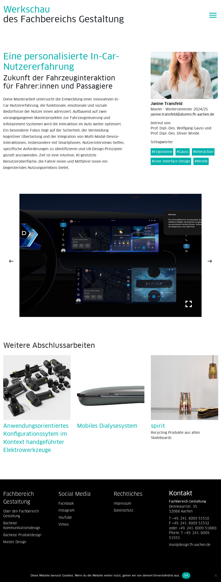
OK (186, 575)
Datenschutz (123, 510)
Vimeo (63, 524)
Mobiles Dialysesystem (107, 426)
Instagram (66, 510)
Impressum (122, 503)
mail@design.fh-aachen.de (190, 545)
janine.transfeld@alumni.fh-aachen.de (182, 114)
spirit (158, 426)
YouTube (65, 517)
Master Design (14, 542)
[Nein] (215, 575)
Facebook (66, 503)
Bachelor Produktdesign (22, 535)
